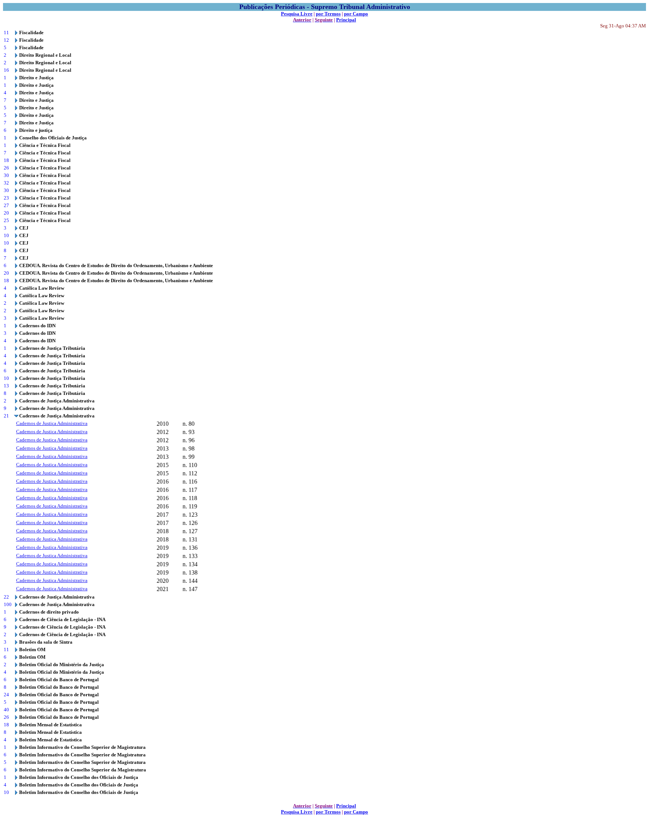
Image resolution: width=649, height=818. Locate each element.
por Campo (356, 14)
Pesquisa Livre (296, 14)
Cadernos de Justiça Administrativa (52, 423)
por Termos (328, 14)
